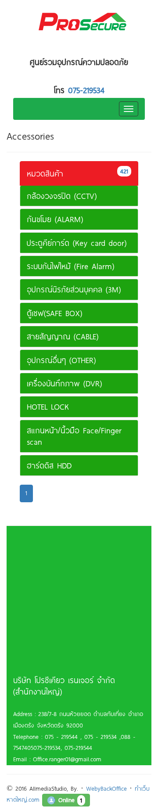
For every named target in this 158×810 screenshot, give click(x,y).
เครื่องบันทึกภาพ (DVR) (64, 383)
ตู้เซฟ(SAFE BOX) (54, 313)
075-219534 (86, 90)
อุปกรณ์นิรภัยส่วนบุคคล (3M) (74, 289)
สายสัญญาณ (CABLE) (62, 336)
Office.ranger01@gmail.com (65, 759)
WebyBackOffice (106, 788)
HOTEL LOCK (48, 406)
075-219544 (78, 747)
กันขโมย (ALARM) (55, 219)
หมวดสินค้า (77, 173)
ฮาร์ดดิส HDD (49, 465)
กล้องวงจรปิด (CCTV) (62, 196)
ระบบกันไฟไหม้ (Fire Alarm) (70, 266)
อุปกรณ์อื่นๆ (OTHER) (61, 360)
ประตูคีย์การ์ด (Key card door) (76, 242)
